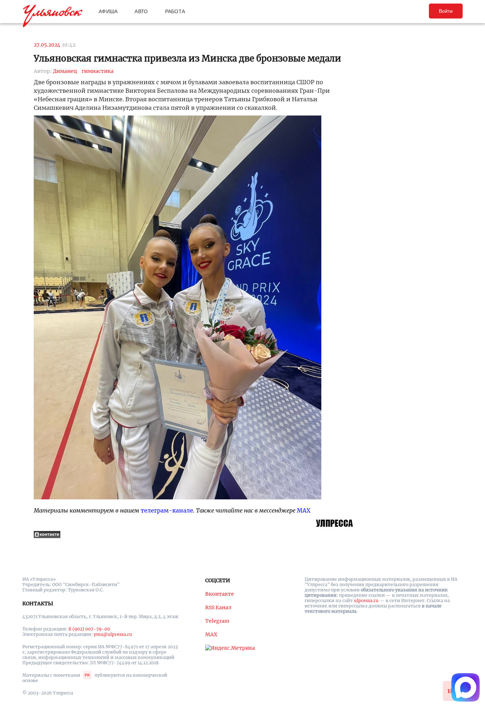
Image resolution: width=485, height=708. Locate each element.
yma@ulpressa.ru (113, 634)
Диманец (65, 71)
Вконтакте (219, 594)
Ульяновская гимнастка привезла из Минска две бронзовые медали (187, 58)
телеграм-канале (167, 510)
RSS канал (218, 607)
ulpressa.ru (366, 600)
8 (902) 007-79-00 (89, 629)
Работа (175, 11)
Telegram (217, 621)
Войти (446, 11)
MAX (303, 510)
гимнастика (98, 71)
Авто (141, 11)
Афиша (108, 11)
